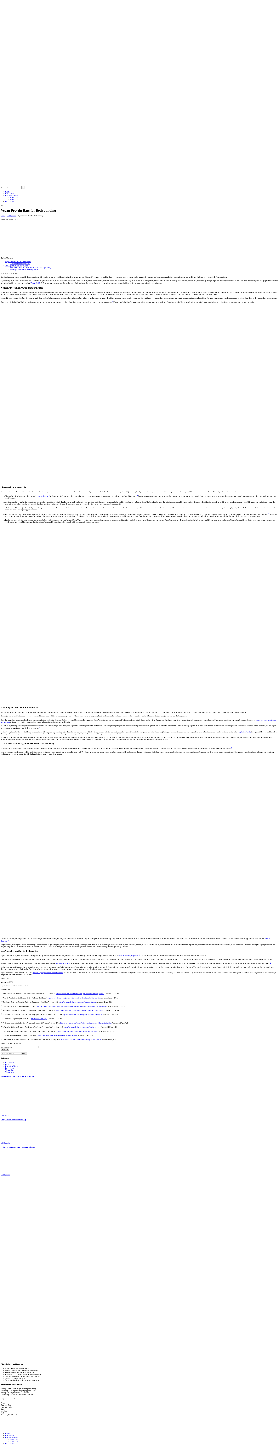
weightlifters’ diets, (244, 732)
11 (139, 955)
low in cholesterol (44, 496)
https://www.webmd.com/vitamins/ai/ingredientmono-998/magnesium (80, 994)
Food (7, 1064)
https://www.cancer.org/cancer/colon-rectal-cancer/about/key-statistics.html (86, 1023)
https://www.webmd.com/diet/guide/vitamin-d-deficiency (82, 1014)
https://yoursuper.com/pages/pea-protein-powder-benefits (57, 1035)
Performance (9, 1068)
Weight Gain (9, 1070)
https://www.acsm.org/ (39, 1019)
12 (270, 963)
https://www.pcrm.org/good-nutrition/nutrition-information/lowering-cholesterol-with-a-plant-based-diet (72, 1006)
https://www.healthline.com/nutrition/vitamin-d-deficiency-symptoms (80, 1010)
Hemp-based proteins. (63, 963)
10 (8, 940)
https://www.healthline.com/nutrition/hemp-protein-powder (81, 1039)
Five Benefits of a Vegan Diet (20, 264)
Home (3, 216)
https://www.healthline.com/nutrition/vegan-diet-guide (77, 1002)
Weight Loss (9, 1072)
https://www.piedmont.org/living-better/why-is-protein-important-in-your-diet (74, 998)
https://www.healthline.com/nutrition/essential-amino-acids (78, 1031)
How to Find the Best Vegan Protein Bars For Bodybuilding (30, 268)
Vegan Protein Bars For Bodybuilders (18, 262)
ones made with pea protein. (129, 955)
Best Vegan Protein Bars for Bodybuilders (24, 269)
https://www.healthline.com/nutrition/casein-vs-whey (82, 1027)
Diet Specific (11, 216)
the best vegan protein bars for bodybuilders (48, 973)
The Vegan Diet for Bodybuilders (16, 266)
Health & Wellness (11, 1066)
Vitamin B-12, (35, 283)
